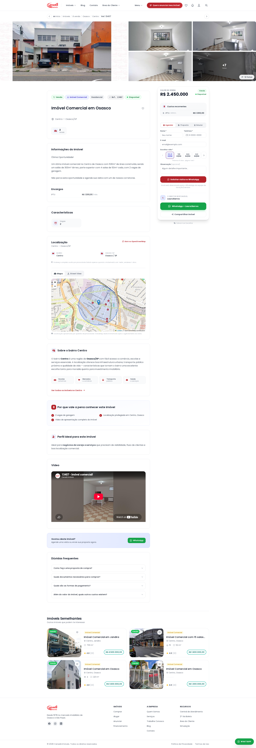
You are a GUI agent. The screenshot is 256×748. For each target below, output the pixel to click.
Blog (83, 5)
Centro (95, 16)
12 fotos (248, 77)
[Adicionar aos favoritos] (143, 108)
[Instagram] (55, 723)
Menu (137, 5)
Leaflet (119, 330)
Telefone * (188, 131)
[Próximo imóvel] (206, 16)
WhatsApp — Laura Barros (185, 206)
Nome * (163, 131)
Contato (94, 5)
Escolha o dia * (166, 150)
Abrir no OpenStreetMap (135, 241)
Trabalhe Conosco (155, 721)
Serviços (151, 716)
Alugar (116, 716)
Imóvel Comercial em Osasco (101, 669)
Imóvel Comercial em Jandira (101, 637)
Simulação (185, 726)
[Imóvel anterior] (49, 16)
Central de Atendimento (191, 711)
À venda (76, 16)
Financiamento (120, 726)
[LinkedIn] (61, 723)
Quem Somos (153, 711)
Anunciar (117, 721)
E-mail (163, 140)
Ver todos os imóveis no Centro (66, 390)
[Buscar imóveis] (206, 5)
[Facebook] (49, 723)
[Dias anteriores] (162, 155)
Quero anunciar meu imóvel (166, 5)
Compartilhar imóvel (184, 214)
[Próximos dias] (203, 155)
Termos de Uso (202, 744)
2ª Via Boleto (186, 716)
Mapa (60, 273)
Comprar (117, 711)
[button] (98, 302)
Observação (170, 164)
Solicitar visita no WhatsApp (184, 179)
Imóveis (69, 5)
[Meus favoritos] (186, 5)
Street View (75, 273)
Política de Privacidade (181, 744)
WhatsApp (138, 540)
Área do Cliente (109, 5)
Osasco (86, 16)
